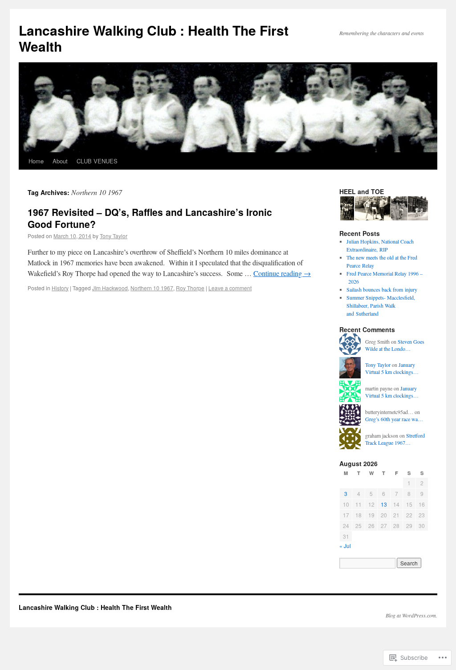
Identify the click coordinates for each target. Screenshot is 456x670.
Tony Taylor (113, 236)
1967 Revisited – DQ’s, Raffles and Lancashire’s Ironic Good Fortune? (150, 218)
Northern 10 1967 (151, 288)
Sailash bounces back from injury (381, 289)
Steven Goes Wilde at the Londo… (394, 345)
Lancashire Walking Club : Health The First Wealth (154, 38)
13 (384, 504)
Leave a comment (230, 288)
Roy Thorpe (190, 288)
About (60, 161)
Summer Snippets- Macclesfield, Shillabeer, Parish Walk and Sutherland (380, 305)
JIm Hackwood (110, 288)
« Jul (345, 545)
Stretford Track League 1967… (395, 439)
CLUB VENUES (97, 161)
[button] (346, 208)
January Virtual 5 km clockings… (392, 368)
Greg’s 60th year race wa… (394, 418)
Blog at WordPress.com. (411, 615)
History (60, 288)
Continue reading (282, 273)
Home (36, 161)
